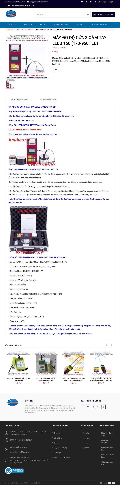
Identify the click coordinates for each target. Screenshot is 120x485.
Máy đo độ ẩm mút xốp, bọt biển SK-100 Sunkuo (46, 379)
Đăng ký (111, 2)
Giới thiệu (80, 25)
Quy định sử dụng (61, 25)
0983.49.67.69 (15, 440)
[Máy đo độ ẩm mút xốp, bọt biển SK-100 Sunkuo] (46, 363)
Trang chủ (12, 25)
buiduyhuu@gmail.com (18, 447)
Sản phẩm (28, 25)
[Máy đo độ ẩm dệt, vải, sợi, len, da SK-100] (19, 363)
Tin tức (43, 25)
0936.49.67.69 (27, 440)
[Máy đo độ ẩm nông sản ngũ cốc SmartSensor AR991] (74, 363)
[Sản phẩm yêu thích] (82, 2)
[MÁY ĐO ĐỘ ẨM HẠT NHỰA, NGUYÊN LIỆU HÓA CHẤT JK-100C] (101, 363)
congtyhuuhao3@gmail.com (39, 2)
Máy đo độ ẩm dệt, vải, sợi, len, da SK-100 (19, 379)
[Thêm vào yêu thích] (55, 69)
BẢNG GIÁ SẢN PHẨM (99, 25)
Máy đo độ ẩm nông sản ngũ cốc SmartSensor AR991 (74, 379)
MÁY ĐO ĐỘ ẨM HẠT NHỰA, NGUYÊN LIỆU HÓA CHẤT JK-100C (101, 379)
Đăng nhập (102, 2)
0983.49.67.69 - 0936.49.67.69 (24, 5)
